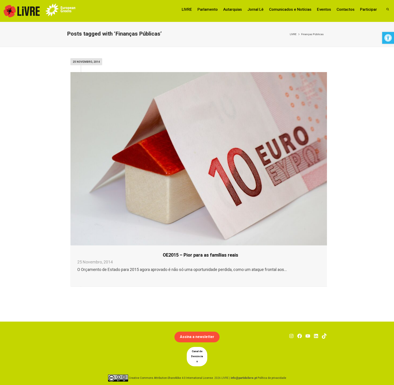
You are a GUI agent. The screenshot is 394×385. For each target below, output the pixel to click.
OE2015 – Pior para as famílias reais (200, 255)
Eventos (324, 9)
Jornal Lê (255, 9)
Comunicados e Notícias (290, 9)
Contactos (346, 9)
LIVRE (187, 9)
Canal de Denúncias (197, 356)
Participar (368, 9)
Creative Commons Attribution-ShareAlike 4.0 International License (171, 377)
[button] (388, 38)
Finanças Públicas (312, 34)
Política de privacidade (272, 377)
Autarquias (232, 9)
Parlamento (207, 9)
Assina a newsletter (197, 337)
